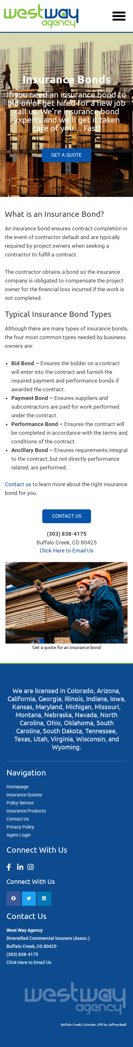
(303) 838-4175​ (22, 954)
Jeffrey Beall (117, 1024)
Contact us (18, 484)
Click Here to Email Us (28, 962)
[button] (119, 16)
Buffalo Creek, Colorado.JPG (82, 1024)
